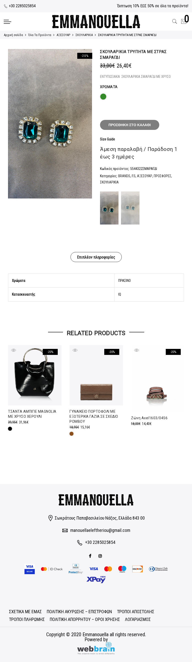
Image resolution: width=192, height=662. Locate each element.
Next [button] (83, 124)
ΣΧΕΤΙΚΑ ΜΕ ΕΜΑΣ (25, 611)
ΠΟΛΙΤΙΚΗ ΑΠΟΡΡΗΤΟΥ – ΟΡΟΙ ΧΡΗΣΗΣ (85, 619)
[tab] (96, 257)
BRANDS (124, 176)
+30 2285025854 (22, 6)
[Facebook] (90, 555)
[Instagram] (100, 555)
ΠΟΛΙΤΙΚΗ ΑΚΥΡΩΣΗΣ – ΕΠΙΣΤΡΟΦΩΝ (79, 611)
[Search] (174, 21)
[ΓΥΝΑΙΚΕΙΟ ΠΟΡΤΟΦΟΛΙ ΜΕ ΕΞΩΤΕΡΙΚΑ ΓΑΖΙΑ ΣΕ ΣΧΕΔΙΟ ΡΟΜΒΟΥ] (96, 375)
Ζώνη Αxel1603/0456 (149, 418)
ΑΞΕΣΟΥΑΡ (63, 35)
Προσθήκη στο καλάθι (129, 125)
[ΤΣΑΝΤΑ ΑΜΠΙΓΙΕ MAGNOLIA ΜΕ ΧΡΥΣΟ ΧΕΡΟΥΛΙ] (35, 375)
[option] (50, 123)
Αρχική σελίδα (13, 35)
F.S (134, 176)
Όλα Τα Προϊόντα (39, 35)
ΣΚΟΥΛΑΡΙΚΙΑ (84, 35)
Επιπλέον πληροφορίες (96, 257)
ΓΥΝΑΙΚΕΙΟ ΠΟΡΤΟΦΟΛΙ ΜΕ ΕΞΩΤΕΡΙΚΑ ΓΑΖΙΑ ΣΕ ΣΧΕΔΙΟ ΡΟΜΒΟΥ (94, 416)
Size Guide (107, 139)
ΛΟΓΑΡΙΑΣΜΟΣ (138, 619)
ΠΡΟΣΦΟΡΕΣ (162, 176)
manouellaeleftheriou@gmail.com (100, 530)
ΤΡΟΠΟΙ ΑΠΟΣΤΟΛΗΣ (135, 611)
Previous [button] (16, 124)
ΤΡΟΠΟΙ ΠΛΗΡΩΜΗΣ (27, 619)
